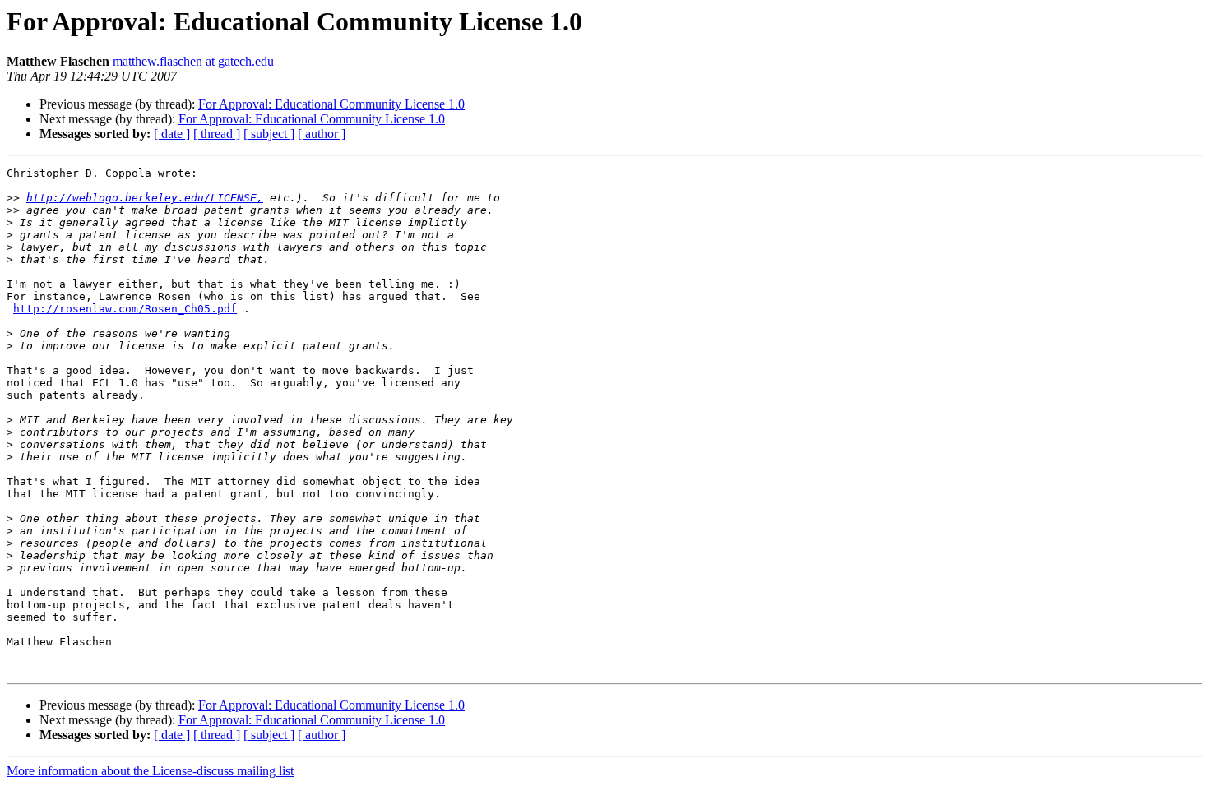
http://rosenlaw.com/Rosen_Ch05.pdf (125, 309)
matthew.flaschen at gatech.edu (193, 61)
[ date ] (172, 134)
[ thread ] (216, 134)
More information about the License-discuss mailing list (150, 771)
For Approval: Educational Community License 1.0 (331, 104)
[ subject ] (268, 134)
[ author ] (321, 134)
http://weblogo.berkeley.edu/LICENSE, (144, 198)
